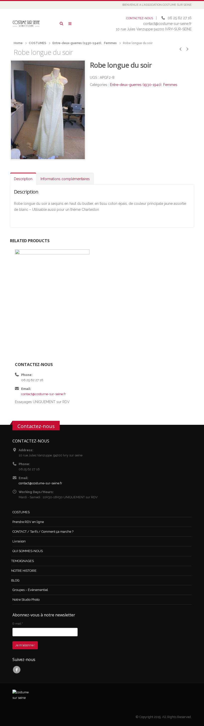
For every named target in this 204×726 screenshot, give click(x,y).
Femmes (170, 85)
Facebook (16, 669)
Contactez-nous (36, 426)
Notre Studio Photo (26, 599)
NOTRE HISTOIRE (24, 571)
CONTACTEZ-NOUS (139, 18)
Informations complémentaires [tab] (65, 179)
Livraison (19, 541)
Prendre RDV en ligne (28, 522)
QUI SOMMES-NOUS (27, 551)
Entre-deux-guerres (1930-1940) (135, 85)
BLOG (15, 580)
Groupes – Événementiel (30, 590)
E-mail (17, 623)
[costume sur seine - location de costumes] (26, 23)
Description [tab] (23, 179)
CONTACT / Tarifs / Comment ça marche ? (42, 531)
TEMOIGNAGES (22, 561)
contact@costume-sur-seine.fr (43, 394)
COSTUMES (21, 512)
